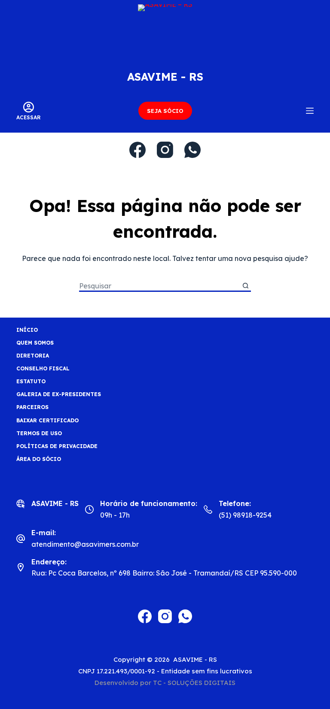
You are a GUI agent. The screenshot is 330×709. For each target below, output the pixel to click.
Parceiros (32, 407)
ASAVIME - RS (165, 76)
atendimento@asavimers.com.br (85, 544)
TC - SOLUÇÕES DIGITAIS (194, 683)
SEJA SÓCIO (165, 110)
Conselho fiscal (43, 368)
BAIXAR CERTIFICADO (47, 420)
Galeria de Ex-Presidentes (58, 394)
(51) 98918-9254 (245, 515)
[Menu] (310, 111)
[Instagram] (165, 150)
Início (27, 330)
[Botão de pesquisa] (245, 286)
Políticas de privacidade (57, 446)
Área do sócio (38, 459)
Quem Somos (35, 342)
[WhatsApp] (192, 150)
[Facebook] (137, 150)
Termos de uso (39, 433)
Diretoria (32, 355)
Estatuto (31, 381)
